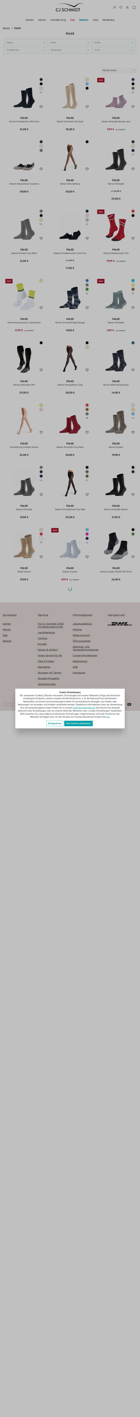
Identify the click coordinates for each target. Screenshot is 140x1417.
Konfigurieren (54, 723)
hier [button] (108, 717)
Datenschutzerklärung (84, 707)
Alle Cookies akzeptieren (78, 723)
